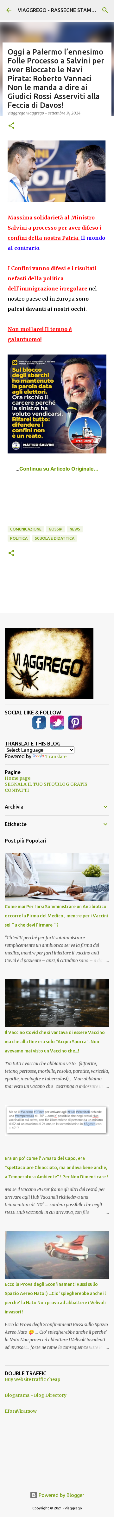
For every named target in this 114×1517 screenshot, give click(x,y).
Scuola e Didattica (54, 538)
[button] (11, 126)
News (75, 529)
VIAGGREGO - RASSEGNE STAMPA (58, 10)
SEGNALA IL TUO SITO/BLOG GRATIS (46, 784)
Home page (17, 778)
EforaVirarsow (21, 1411)
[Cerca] (105, 10)
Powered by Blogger (60, 1495)
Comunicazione (25, 529)
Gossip (55, 529)
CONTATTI (17, 790)
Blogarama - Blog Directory (35, 1395)
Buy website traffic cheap (32, 1379)
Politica (19, 538)
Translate (55, 756)
